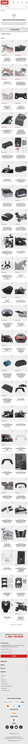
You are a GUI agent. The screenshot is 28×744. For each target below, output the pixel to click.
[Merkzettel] (22, 2)
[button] (26, 7)
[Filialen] (13, 2)
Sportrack (7, 301)
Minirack (20, 275)
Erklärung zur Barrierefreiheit (7, 686)
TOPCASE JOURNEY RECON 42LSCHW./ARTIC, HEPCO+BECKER (7, 325)
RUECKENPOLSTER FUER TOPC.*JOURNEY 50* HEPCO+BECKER (7, 400)
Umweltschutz (4, 688)
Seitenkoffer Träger (7, 82)
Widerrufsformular (4, 684)
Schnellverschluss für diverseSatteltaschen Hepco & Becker (7, 277)
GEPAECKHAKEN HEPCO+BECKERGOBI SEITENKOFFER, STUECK (20, 132)
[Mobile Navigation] (2, 7)
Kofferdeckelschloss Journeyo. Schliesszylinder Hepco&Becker (20, 569)
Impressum (3, 675)
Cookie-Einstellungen (5, 690)
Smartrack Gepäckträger (20, 251)
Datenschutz (3, 679)
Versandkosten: (7, 738)
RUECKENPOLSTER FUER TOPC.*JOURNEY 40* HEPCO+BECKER (7, 375)
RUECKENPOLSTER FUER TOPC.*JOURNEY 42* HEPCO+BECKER (20, 375)
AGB (2, 677)
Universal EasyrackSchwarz (21, 424)
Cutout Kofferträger (7, 568)
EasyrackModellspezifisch (21, 301)
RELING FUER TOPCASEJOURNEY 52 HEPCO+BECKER (20, 350)
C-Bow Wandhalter (20, 399)
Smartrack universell (7, 617)
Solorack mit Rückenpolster (21, 472)
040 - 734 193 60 (15, 636)
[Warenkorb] (26, 2)
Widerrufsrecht (4, 682)
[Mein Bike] (18, 2)
